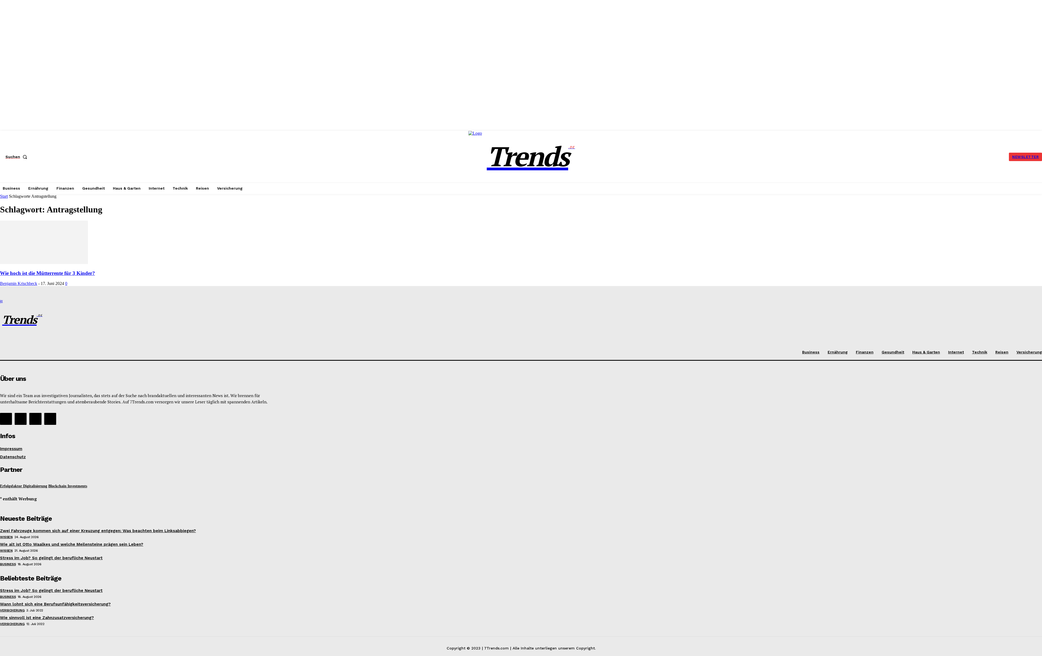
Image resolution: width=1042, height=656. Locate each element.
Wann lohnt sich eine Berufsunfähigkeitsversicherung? (55, 604)
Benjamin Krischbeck (18, 283)
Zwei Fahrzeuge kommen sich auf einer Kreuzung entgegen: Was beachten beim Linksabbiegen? (98, 530)
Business (8, 564)
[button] (17, 156)
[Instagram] (21, 419)
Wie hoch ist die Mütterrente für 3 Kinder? (47, 273)
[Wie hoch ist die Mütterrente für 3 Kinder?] (44, 262)
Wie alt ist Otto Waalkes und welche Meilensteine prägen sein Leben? (71, 544)
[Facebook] (6, 419)
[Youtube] (50, 419)
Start (4, 196)
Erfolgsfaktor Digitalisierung (23, 486)
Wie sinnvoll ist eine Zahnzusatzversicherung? (47, 617)
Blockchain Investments (67, 486)
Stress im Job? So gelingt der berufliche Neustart (51, 557)
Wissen (6, 537)
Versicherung (12, 610)
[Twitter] (35, 419)
